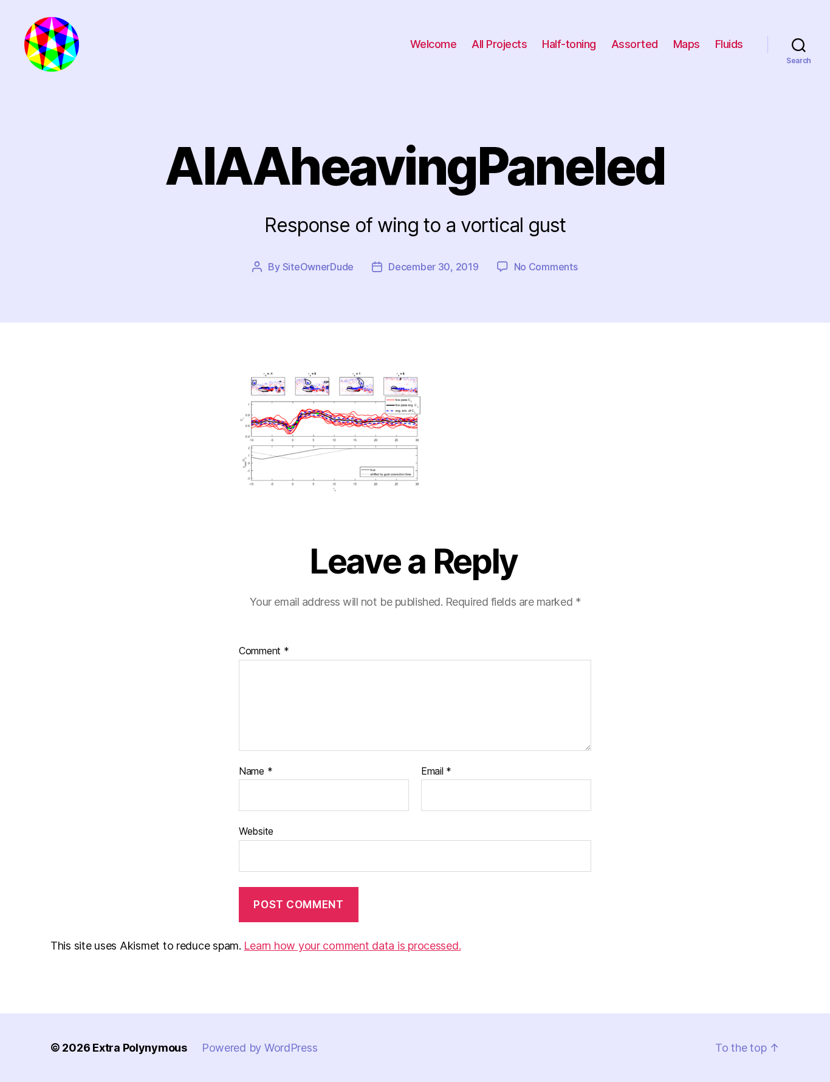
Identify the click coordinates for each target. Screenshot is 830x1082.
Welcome (433, 44)
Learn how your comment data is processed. (352, 945)
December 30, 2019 (433, 267)
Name (255, 771)
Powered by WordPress (260, 1047)
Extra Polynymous (139, 1047)
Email (436, 771)
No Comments (546, 267)
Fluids (729, 44)
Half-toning (569, 44)
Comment (264, 651)
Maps (686, 44)
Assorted (634, 44)
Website (256, 831)
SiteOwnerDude (318, 267)
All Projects (499, 44)
